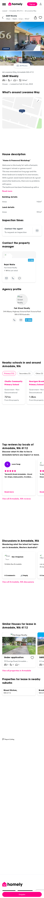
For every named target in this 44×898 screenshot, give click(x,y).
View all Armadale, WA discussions (18, 582)
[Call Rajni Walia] (13, 278)
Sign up (32, 4)
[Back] (3, 17)
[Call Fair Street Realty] (14, 320)
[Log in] (40, 4)
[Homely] (22, 884)
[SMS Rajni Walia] (19, 278)
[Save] (40, 17)
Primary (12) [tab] (9, 373)
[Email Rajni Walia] (6, 278)
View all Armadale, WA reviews (16, 498)
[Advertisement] (22, 140)
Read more (7, 191)
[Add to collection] (32, 657)
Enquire (22, 894)
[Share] (35, 17)
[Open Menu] (4, 4)
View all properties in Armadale (16, 670)
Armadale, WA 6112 (16, 11)
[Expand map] (38, 100)
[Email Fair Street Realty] (21, 320)
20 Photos (24, 65)
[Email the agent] (37, 230)
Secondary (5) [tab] (24, 373)
